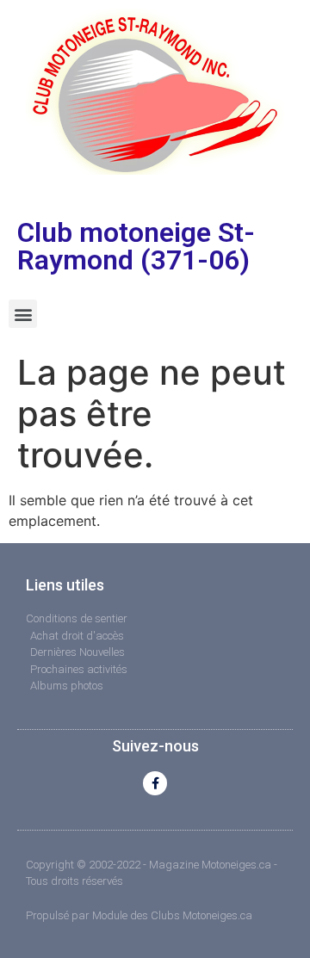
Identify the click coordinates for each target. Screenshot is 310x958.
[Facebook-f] (155, 783)
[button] (23, 314)
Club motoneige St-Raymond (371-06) (136, 246)
